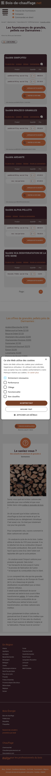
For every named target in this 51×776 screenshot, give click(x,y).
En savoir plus (33, 372)
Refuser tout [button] (26, 409)
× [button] (46, 359)
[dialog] (25, 388)
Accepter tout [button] (26, 403)
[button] (25, 415)
